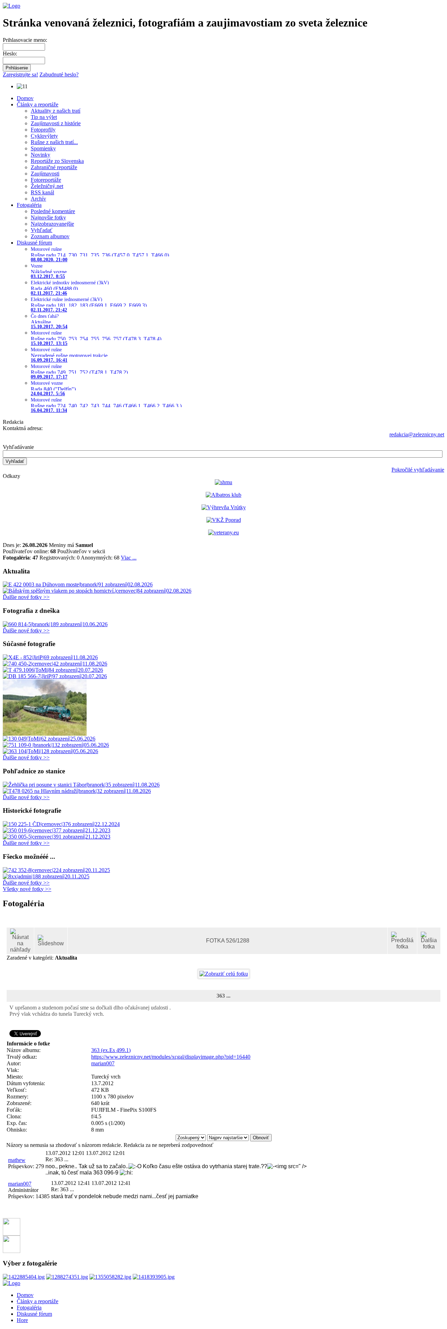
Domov (25, 98)
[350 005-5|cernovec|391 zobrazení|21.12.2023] (56, 837)
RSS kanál (42, 192)
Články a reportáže (37, 104)
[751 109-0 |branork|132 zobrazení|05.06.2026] (56, 745)
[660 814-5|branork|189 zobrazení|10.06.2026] (55, 624)
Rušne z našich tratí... (54, 142)
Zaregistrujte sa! (20, 74)
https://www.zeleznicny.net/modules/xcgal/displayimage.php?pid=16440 (170, 1057)
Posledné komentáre (53, 211)
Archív (38, 199)
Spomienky (43, 148)
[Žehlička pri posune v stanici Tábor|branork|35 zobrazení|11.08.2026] (81, 785)
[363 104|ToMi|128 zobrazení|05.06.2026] (50, 751)
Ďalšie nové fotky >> (26, 597)
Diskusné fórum (34, 243)
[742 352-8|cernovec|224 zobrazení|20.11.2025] (56, 870)
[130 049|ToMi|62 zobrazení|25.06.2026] (49, 739)
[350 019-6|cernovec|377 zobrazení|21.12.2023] (56, 830)
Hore (22, 1320)
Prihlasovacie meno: (25, 40)
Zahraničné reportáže (54, 167)
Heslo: (10, 54)
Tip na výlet (44, 117)
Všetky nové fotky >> (27, 889)
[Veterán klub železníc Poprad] (223, 520)
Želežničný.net (47, 186)
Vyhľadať (41, 230)
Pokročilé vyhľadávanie (417, 470)
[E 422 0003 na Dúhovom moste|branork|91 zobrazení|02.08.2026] (78, 584)
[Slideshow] (50, 941)
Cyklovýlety (44, 136)
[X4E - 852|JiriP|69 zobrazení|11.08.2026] (50, 657)
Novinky (40, 155)
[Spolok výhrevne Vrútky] (223, 507)
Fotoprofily (43, 130)
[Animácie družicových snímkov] (223, 482)
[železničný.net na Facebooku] (11, 1234)
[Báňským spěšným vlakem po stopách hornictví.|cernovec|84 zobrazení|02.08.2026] (97, 591)
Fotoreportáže (46, 180)
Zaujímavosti (45, 174)
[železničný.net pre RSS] (11, 1251)
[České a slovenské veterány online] (223, 532)
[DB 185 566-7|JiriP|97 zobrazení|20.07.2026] (55, 676)
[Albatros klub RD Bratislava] (223, 495)
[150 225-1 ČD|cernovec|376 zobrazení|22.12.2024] (61, 824)
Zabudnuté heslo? (59, 74)
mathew (16, 1160)
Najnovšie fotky (48, 217)
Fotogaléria (29, 205)
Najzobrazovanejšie (52, 224)
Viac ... (129, 558)
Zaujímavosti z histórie (56, 123)
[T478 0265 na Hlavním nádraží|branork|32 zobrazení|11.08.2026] (77, 791)
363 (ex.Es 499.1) (236, 923)
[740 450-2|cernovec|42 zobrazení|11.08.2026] (55, 664)
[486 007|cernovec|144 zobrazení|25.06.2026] (45, 734)
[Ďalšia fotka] (428, 941)
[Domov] (11, 6)
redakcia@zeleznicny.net (416, 434)
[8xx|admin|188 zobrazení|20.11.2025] (46, 876)
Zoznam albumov (50, 236)
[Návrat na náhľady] (20, 941)
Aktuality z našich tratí (55, 111)
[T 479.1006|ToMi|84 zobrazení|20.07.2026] (53, 670)
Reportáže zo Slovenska (57, 161)
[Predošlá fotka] (402, 941)
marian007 (103, 1063)
